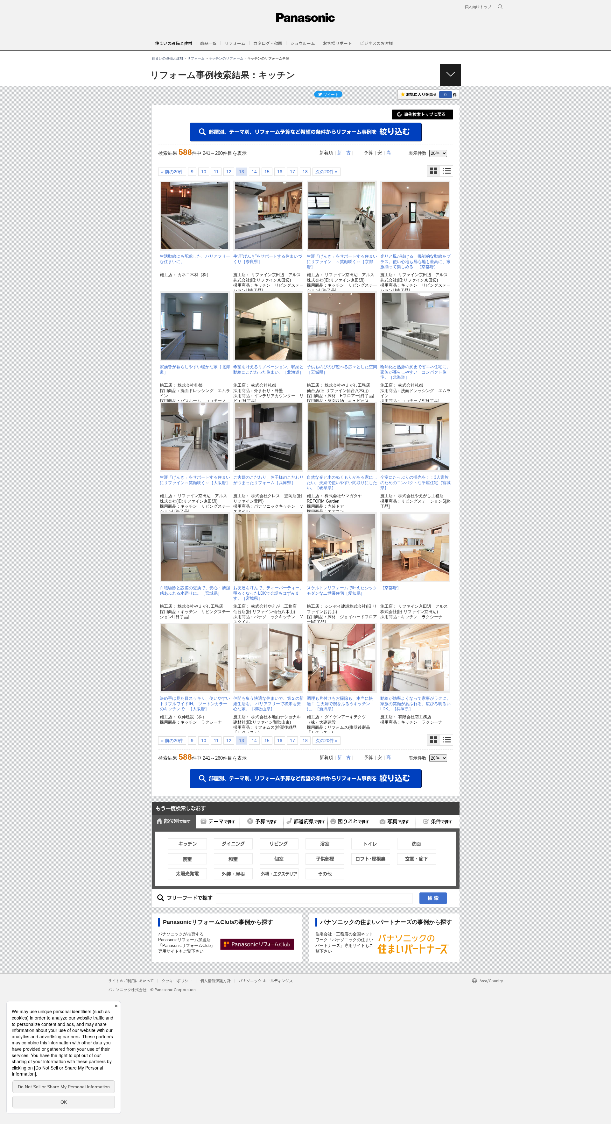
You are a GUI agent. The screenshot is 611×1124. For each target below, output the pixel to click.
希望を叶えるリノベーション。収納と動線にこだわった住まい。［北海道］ (268, 369)
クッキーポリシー (177, 980)
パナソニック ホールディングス (266, 980)
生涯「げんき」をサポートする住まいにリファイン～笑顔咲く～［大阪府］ (195, 480)
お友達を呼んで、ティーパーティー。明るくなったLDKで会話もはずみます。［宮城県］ (268, 593)
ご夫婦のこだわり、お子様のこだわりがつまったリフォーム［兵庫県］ (268, 480)
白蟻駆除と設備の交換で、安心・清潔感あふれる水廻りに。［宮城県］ (195, 590)
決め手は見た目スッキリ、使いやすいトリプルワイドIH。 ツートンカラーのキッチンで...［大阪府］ (195, 703)
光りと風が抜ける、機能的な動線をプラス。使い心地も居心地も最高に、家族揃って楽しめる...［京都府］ (415, 261)
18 (305, 171)
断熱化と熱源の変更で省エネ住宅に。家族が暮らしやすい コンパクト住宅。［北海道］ (415, 372)
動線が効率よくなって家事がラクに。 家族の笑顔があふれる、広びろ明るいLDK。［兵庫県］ (415, 703)
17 (292, 171)
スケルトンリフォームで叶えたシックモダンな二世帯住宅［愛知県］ (342, 590)
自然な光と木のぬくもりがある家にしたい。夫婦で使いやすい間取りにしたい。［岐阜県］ (342, 482)
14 (254, 171)
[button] (208, 43)
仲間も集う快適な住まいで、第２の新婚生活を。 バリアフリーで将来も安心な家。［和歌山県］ (268, 703)
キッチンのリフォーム (225, 58)
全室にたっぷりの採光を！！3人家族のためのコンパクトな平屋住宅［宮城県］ (415, 482)
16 (279, 171)
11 (216, 171)
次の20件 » (326, 171)
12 (228, 171)
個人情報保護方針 (215, 980)
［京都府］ (390, 587)
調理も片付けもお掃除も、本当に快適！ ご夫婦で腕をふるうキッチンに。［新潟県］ (340, 703)
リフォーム (196, 58)
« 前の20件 (172, 171)
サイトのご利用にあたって (131, 980)
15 (267, 171)
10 (203, 171)
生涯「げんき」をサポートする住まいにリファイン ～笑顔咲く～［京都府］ (342, 261)
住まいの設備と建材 (173, 43)
